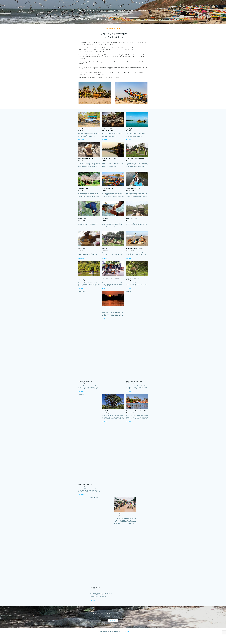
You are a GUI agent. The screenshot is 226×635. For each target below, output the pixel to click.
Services (123, 10)
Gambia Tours (130, 10)
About (119, 10)
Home (115, 10)
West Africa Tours (138, 10)
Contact (145, 10)
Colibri (127, 631)
